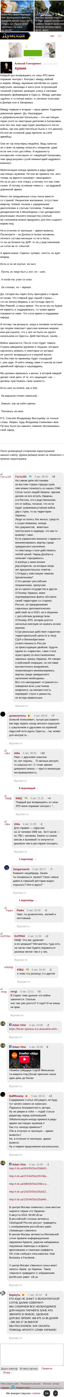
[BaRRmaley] (2, 1096)
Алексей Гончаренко (28, 63)
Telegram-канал (23, 1387)
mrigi (14, 991)
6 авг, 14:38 (36, 1164)
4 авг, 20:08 (36, 1025)
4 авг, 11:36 (34, 936)
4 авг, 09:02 (40, 715)
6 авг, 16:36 (38, 969)
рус (52, 35)
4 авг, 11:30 (29, 824)
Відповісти (21, 705)
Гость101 (21, 476)
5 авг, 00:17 (39, 869)
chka (17, 753)
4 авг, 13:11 (27, 991)
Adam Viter (19, 1025)
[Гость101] (5, 477)
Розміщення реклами (31, 1384)
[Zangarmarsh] (6, 869)
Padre (20, 910)
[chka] (7, 753)
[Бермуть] (2, 1295)
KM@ (19, 798)
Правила (47, 1368)
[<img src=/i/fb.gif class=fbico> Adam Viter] (2, 1025)
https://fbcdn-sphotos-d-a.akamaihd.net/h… (34, 1029)
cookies (35, 1393)
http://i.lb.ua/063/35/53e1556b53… (29, 1168)
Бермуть (14, 1294)
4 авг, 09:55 (29, 753)
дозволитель (17, 715)
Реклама (32, 59)
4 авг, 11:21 (37, 798)
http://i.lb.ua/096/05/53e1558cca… (29, 1183)
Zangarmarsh (21, 869)
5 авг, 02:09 (34, 910)
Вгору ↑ (7, 1372)
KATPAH (19, 936)
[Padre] (8, 910)
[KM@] (8, 798)
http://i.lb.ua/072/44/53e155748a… (29, 1176)
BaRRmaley (16, 1096)
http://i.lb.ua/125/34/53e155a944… (29, 1199)
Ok (46, 1393)
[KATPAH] (5, 936)
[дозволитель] (2, 716)
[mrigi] (3, 992)
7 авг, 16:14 (35, 1294)
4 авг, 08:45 (41, 476)
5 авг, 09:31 (38, 1096)
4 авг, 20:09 (36, 1047)
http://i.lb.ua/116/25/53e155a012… (29, 1191)
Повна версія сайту (10, 1384)
